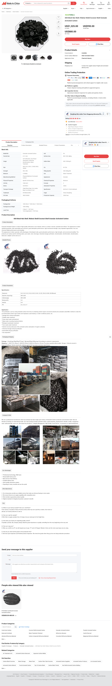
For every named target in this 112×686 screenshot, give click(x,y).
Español (23, 676)
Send (14, 578)
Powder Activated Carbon (89, 630)
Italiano (48, 676)
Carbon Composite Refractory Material (38, 636)
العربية (64, 676)
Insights (97, 674)
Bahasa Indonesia (101, 676)
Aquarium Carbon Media (39, 653)
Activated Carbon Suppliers (63, 661)
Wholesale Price (58, 674)
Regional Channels (75, 674)
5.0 (90, 145)
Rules (109, 8)
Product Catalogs (24, 627)
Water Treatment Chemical (35, 633)
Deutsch (53, 676)
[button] (75, 145)
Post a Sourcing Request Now (47, 578)
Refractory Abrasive (61, 633)
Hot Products (16, 674)
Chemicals (8, 11)
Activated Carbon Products (80, 661)
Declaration (73, 679)
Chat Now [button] (100, 44)
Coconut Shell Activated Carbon (37, 630)
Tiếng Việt (93, 676)
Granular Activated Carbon (26, 11)
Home (3, 11)
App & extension (90, 8)
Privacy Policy (80, 679)
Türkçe (88, 676)
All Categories (7, 8)
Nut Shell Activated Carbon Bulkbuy (71, 665)
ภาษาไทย (83, 676)
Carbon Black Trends (53, 665)
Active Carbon (16, 11)
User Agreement (65, 679)
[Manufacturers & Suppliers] (11, 3)
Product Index (84, 674)
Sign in (108, 4)
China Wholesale (49, 674)
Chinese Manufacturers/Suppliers (36, 674)
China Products (23, 674)
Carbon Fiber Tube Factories (45, 661)
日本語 (73, 676)
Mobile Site (91, 674)
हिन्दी (78, 676)
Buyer (72, 8)
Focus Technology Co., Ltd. (45, 679)
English (17, 676)
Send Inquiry (75, 44)
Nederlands (59, 676)
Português (28, 676)
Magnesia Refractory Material (90, 636)
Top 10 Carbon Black (39, 665)
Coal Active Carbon (6, 630)
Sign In (67, 134)
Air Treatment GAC (7, 653)
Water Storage (21, 661)
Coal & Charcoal (87, 633)
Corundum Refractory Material (63, 636)
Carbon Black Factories (9, 661)
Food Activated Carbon (25, 665)
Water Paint (32, 661)
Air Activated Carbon (96, 661)
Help (81, 8)
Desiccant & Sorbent (7, 633)
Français (35, 676)
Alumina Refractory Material (9, 636)
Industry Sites (67, 674)
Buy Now (87, 39)
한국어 (69, 676)
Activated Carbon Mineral (9, 665)
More (3, 639)
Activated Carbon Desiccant (23, 653)
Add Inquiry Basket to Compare (32, 64)
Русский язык (41, 676)
